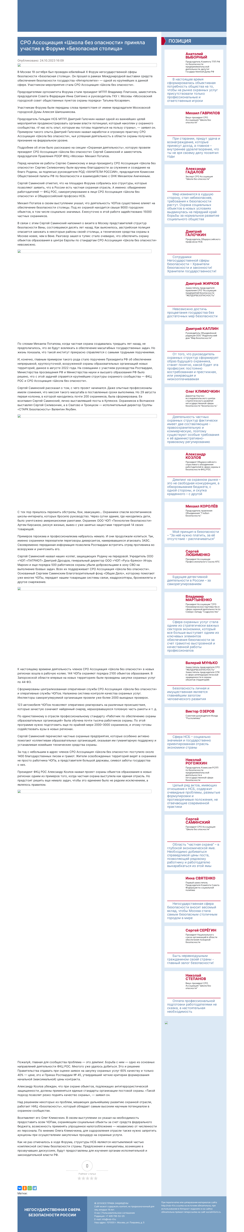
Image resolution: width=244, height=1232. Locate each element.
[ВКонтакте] (20, 1188)
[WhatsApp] (30, 1188)
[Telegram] (35, 1188)
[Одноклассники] (25, 1188)
